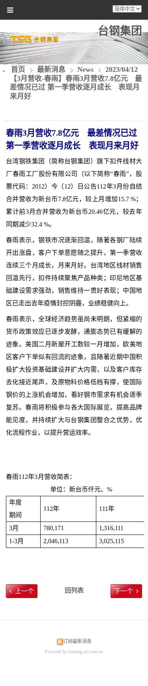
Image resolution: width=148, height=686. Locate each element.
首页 (18, 69)
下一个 (123, 591)
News (85, 69)
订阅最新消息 (77, 641)
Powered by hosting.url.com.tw (74, 651)
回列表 (74, 590)
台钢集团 (120, 31)
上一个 (24, 591)
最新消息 (52, 69)
